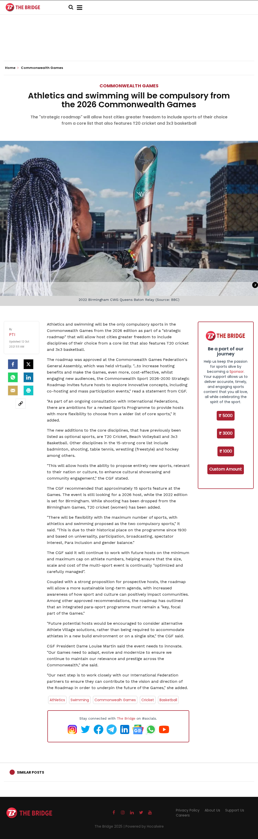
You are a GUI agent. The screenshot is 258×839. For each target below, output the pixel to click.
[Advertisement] (129, 45)
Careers (183, 815)
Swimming (80, 699)
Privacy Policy (188, 810)
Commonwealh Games (115, 699)
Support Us (234, 810)
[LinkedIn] (28, 377)
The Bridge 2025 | (109, 826)
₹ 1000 (225, 451)
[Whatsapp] (13, 377)
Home (10, 68)
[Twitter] (28, 364)
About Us (212, 810)
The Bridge (126, 718)
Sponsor (237, 371)
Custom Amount (225, 469)
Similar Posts (30, 772)
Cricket (147, 699)
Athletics (57, 699)
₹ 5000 (226, 415)
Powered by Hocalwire (144, 826)
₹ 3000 (226, 433)
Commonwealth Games (129, 86)
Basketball (168, 699)
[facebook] (13, 364)
